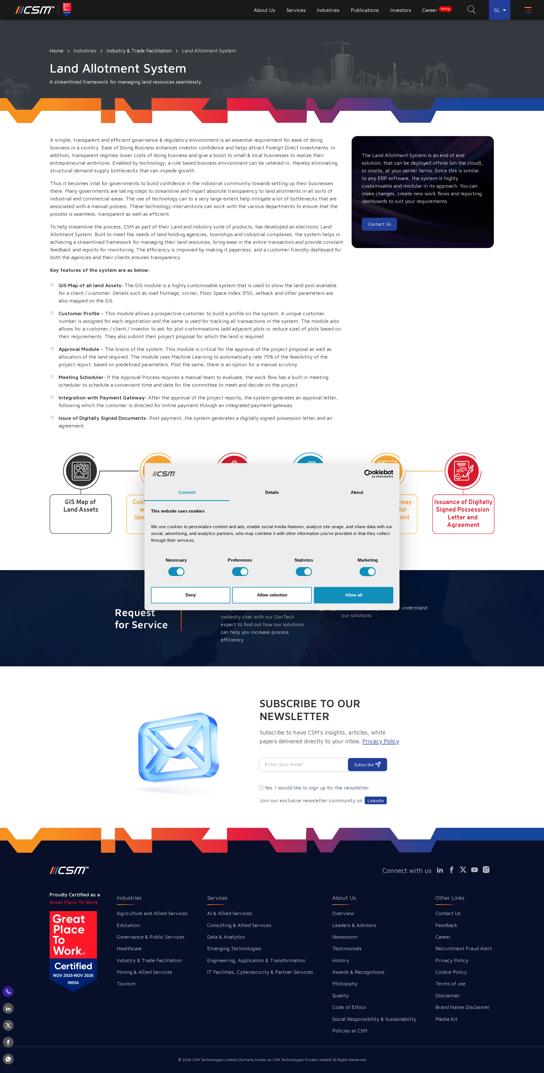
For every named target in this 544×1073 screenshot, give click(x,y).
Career (436, 10)
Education (128, 925)
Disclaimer (447, 995)
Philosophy (345, 984)
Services (217, 897)
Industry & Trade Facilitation (139, 51)
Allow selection (272, 595)
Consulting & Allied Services (239, 925)
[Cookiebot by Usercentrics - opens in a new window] (368, 473)
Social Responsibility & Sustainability (374, 1019)
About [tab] (357, 492)
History (340, 960)
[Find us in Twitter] (465, 869)
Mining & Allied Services (144, 972)
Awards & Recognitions (358, 972)
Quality (340, 995)
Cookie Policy (451, 972)
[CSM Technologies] (43, 10)
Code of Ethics (349, 1007)
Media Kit (446, 1019)
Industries (129, 897)
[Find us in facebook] (454, 869)
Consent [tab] (187, 492)
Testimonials (347, 948)
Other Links (449, 897)
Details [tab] (272, 492)
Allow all (353, 595)
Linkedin (375, 800)
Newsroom (344, 937)
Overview (343, 913)
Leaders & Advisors (354, 925)
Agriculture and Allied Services (152, 913)
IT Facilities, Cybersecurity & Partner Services (260, 972)
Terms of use (450, 984)
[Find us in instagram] (488, 869)
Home (56, 51)
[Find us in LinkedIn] (442, 869)
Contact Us (448, 913)
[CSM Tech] (69, 870)
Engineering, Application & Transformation (256, 960)
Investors (400, 10)
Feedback (446, 925)
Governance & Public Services (150, 937)
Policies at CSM (349, 1031)
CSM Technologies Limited (215, 1059)
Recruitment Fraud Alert (463, 948)
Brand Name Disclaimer (462, 1007)
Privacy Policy (451, 960)
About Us (344, 897)
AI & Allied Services (229, 913)
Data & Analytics (226, 937)
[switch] (240, 571)
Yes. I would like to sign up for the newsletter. (317, 788)
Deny (191, 595)
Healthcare (129, 948)
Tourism (126, 984)
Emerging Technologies (234, 948)
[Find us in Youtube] (477, 869)
